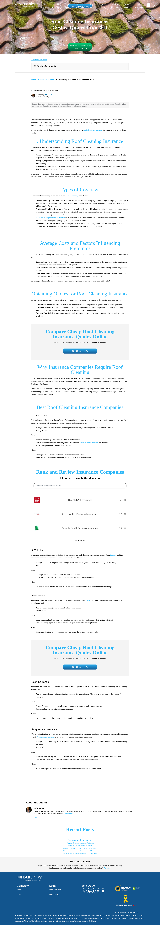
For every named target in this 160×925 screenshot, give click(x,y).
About (19, 890)
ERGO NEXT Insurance (79, 500)
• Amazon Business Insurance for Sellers (80, 843)
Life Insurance (44, 5)
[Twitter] (84, 890)
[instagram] (103, 890)
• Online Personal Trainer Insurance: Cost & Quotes (80, 851)
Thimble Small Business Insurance (79, 528)
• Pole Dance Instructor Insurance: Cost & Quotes (80, 853)
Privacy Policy (54, 894)
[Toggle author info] (48, 97)
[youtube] (98, 890)
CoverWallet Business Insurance (79, 514)
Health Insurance (56, 5)
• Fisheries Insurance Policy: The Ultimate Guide (80, 848)
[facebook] (93, 890)
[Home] (24, 5)
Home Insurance (68, 5)
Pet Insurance (103, 5)
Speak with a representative (80, 46)
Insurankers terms (55, 890)
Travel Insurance (92, 5)
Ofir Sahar (48, 95)
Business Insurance (80, 5)
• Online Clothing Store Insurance (80, 846)
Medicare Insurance (115, 5)
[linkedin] (88, 890)
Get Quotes (78, 351)
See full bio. (68, 813)
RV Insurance (139, 5)
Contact (19, 894)
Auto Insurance (127, 5)
